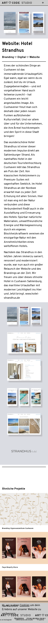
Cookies (24, 605)
